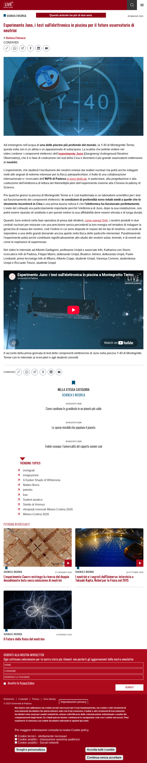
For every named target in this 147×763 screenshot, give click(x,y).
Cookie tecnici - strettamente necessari (42, 736)
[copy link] (7, 48)
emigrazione (31, 475)
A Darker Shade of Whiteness (41, 480)
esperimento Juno (70, 153)
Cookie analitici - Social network (38, 742)
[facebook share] (30, 48)
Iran (25, 494)
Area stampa (49, 699)
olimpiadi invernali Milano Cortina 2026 (48, 509)
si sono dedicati (77, 178)
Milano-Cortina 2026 (36, 514)
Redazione (9, 699)
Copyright (23, 699)
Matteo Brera (31, 484)
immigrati (29, 470)
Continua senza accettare (104, 757)
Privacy (35, 699)
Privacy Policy (27, 683)
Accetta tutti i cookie (101, 749)
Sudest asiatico (32, 499)
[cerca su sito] (132, 5)
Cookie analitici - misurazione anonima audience (49, 739)
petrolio (27, 489)
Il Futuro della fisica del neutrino (24, 639)
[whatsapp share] (14, 48)
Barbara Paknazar (16, 37)
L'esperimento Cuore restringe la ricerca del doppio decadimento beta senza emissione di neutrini (36, 578)
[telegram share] (22, 48)
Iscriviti (129, 687)
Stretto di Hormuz (34, 504)
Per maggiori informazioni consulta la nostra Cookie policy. (52, 730)
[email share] (46, 48)
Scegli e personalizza (30, 749)
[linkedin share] (38, 48)
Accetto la (14, 683)
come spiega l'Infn (96, 220)
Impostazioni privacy (74, 701)
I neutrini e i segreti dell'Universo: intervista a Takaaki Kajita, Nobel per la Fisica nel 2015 (104, 578)
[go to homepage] (8, 5)
